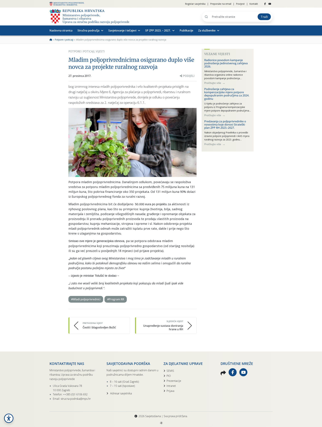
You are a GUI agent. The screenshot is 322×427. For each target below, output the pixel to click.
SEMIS (170, 371)
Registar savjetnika (195, 3)
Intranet (171, 386)
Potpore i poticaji (64, 39)
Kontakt (253, 3)
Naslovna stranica (60, 30)
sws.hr (161, 422)
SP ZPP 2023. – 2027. (158, 30)
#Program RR (115, 299)
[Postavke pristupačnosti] (8, 418)
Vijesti (100, 51)
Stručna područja (88, 30)
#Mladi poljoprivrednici (85, 299)
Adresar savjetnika (121, 393)
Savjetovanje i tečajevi (122, 30)
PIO (169, 376)
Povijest (240, 3)
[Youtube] (270, 4)
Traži (264, 17)
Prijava (170, 391)
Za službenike (207, 30)
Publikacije (186, 30)
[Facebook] (265, 4)
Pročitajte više (213, 83)
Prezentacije (174, 381)
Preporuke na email (220, 3)
